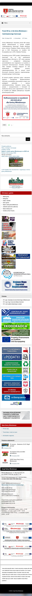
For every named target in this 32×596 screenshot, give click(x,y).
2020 (3, 156)
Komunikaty (17, 38)
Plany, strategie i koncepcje (9, 148)
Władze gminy (6, 196)
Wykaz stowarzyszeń (7, 209)
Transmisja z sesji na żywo (10, 432)
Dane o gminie (6, 202)
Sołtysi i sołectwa (6, 200)
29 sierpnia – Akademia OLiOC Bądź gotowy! (20, 445)
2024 (18, 156)
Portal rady (6, 428)
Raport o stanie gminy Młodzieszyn (10, 205)
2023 (14, 156)
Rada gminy (5, 198)
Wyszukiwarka (6, 135)
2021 (6, 156)
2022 (10, 156)
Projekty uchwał (6, 149)
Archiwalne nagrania (8, 435)
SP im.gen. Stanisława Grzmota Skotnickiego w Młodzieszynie (16, 300)
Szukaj (28, 139)
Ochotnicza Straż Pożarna (8, 211)
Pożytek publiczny (6, 146)
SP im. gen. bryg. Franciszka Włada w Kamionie (13, 302)
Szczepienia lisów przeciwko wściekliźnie (17, 452)
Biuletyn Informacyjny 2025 (9, 153)
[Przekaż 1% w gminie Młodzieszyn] (16, 181)
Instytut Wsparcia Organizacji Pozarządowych (16, 186)
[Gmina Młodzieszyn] (16, 11)
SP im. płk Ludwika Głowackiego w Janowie (12, 304)
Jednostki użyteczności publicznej (10, 207)
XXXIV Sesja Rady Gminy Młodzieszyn (17, 460)
